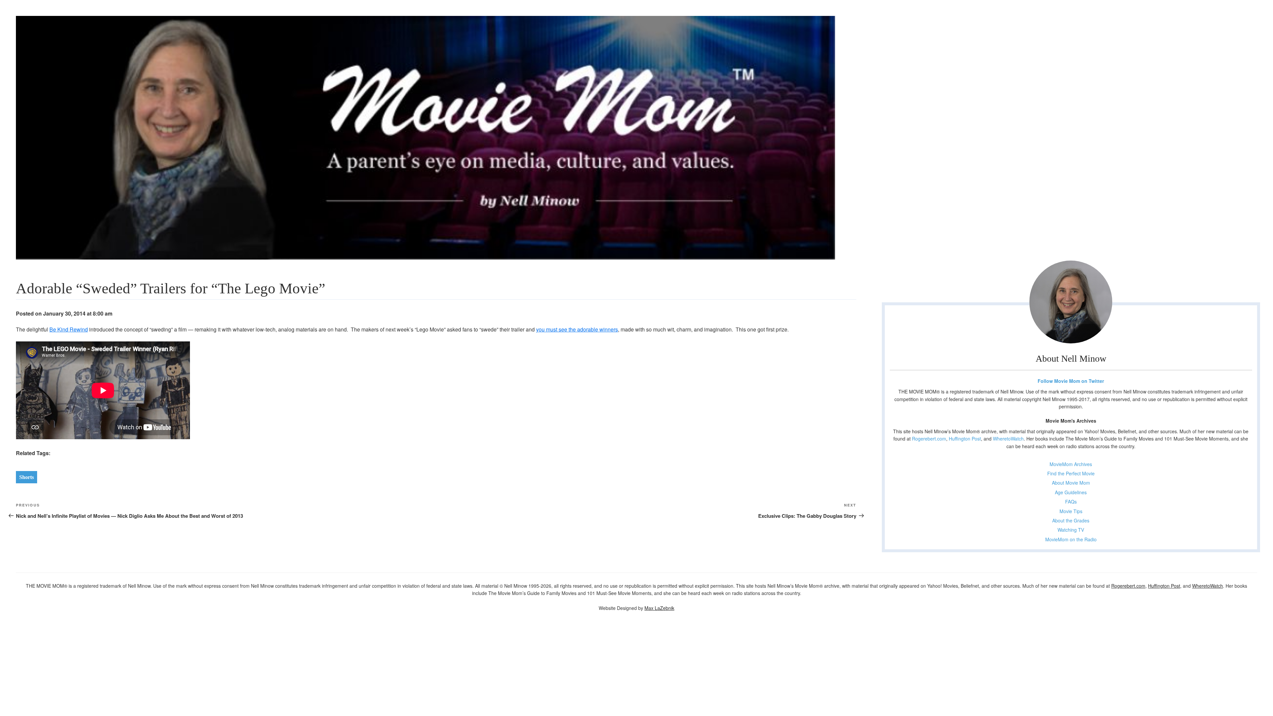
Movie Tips (1071, 511)
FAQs (1071, 501)
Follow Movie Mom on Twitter (1071, 381)
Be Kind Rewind (68, 329)
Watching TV (1071, 529)
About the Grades (1070, 520)
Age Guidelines (1071, 492)
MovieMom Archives (1071, 464)
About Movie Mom (1071, 482)
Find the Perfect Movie (1071, 473)
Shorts (26, 477)
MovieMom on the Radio (1071, 539)
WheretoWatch (1008, 438)
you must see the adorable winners (577, 329)
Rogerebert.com (929, 438)
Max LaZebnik (659, 608)
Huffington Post (965, 438)
